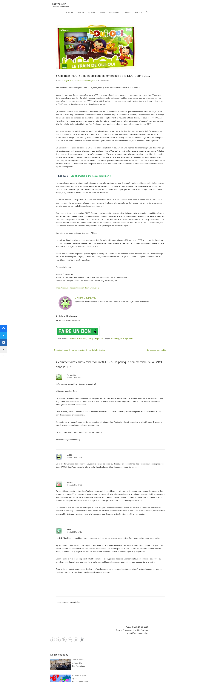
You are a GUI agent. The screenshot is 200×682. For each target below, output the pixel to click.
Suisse (102, 12)
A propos (138, 12)
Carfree (69, 12)
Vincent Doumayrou (86, 80)
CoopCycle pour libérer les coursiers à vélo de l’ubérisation (78, 350)
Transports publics (95, 339)
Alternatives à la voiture (76, 339)
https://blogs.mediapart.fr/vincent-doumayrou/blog (77, 288)
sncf (122, 339)
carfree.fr (59, 4)
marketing (115, 339)
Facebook (52, 639)
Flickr (70, 639)
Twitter (58, 639)
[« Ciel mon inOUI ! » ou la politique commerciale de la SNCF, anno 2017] (110, 47)
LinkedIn (64, 639)
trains (131, 339)
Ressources (114, 12)
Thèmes (126, 12)
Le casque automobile (158, 350)
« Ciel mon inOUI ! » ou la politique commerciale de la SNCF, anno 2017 (103, 75)
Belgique (80, 12)
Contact (82, 639)
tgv (126, 339)
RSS (76, 639)
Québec (91, 12)
